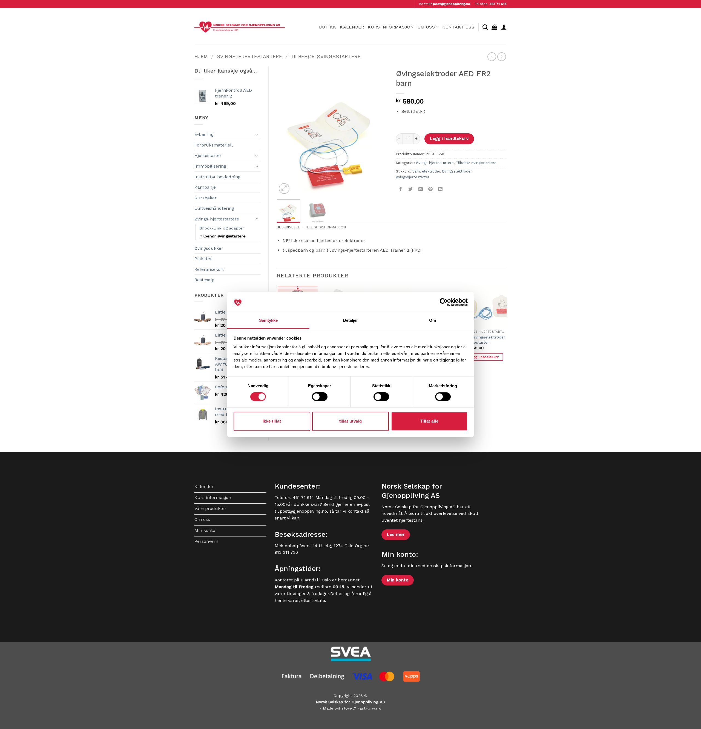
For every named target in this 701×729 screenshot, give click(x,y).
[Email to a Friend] (420, 189)
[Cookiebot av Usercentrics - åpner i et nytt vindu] (444, 302)
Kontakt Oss (458, 27)
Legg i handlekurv (449, 138)
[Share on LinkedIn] (440, 189)
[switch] (319, 396)
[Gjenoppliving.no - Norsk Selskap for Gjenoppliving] (239, 27)
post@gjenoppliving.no (451, 4)
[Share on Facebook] (400, 189)
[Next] (378, 130)
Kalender (352, 27)
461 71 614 (498, 4)
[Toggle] (257, 134)
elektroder (431, 171)
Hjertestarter (208, 155)
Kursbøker (205, 197)
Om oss (426, 27)
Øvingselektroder (457, 171)
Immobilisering (210, 166)
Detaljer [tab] (350, 320)
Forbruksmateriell (213, 145)
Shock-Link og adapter (222, 228)
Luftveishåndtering (214, 208)
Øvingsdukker (208, 248)
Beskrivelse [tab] (288, 227)
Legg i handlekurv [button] (484, 357)
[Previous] (286, 130)
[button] (494, 27)
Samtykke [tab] (268, 320)
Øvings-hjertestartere (249, 56)
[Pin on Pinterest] (430, 189)
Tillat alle (429, 421)
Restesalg (204, 279)
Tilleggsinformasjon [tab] (325, 227)
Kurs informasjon (391, 27)
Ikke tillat (272, 421)
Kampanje (205, 187)
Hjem (201, 56)
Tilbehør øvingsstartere (326, 56)
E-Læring (204, 134)
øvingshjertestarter (412, 177)
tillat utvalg (350, 421)
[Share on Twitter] (410, 189)
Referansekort (209, 269)
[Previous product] (501, 56)
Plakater (203, 258)
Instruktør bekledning (217, 176)
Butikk (327, 27)
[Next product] (491, 56)
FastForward (369, 708)
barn (416, 171)
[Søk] (485, 27)
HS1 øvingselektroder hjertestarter (485, 340)
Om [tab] (432, 320)
